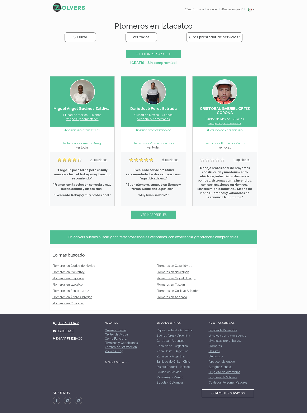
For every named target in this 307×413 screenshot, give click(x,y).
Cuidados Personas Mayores (228, 382)
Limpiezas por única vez (225, 340)
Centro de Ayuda (116, 334)
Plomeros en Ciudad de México (73, 265)
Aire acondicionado (222, 361)
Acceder (212, 9)
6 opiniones (170, 159)
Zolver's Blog (114, 351)
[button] (251, 9)
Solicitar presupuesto (153, 54)
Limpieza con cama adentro (227, 335)
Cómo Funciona (116, 338)
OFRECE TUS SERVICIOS (228, 393)
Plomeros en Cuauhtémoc (174, 265)
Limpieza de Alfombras (224, 372)
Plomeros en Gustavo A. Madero (178, 290)
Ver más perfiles (153, 214)
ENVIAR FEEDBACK (68, 338)
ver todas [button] (82, 147)
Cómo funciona (194, 9)
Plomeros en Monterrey (68, 272)
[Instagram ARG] (67, 400)
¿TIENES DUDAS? (67, 323)
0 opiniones (241, 159)
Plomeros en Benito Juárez (70, 290)
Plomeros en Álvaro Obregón (72, 297)
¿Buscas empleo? (232, 9)
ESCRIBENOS (65, 331)
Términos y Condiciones (121, 342)
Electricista (216, 356)
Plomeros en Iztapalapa (68, 278)
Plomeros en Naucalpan (173, 272)
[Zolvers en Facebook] (56, 400)
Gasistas (214, 351)
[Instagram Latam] (78, 400)
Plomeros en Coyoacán (68, 303)
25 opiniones (98, 159)
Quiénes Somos (115, 330)
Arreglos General (220, 367)
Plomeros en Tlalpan (171, 284)
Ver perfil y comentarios (82, 119)
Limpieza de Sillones (223, 377)
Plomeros (215, 346)
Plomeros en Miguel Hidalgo (176, 278)
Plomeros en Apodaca (172, 297)
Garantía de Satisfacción (121, 347)
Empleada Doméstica (223, 330)
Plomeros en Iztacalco (67, 284)
